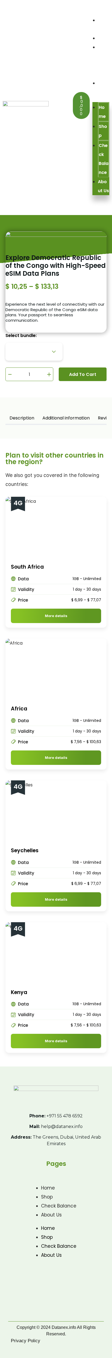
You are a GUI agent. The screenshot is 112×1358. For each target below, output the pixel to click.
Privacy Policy (25, 1340)
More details (56, 616)
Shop (103, 38)
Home (102, 111)
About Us (103, 186)
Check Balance (103, 159)
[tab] (21, 418)
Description (22, 418)
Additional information (66, 418)
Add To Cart (82, 374)
